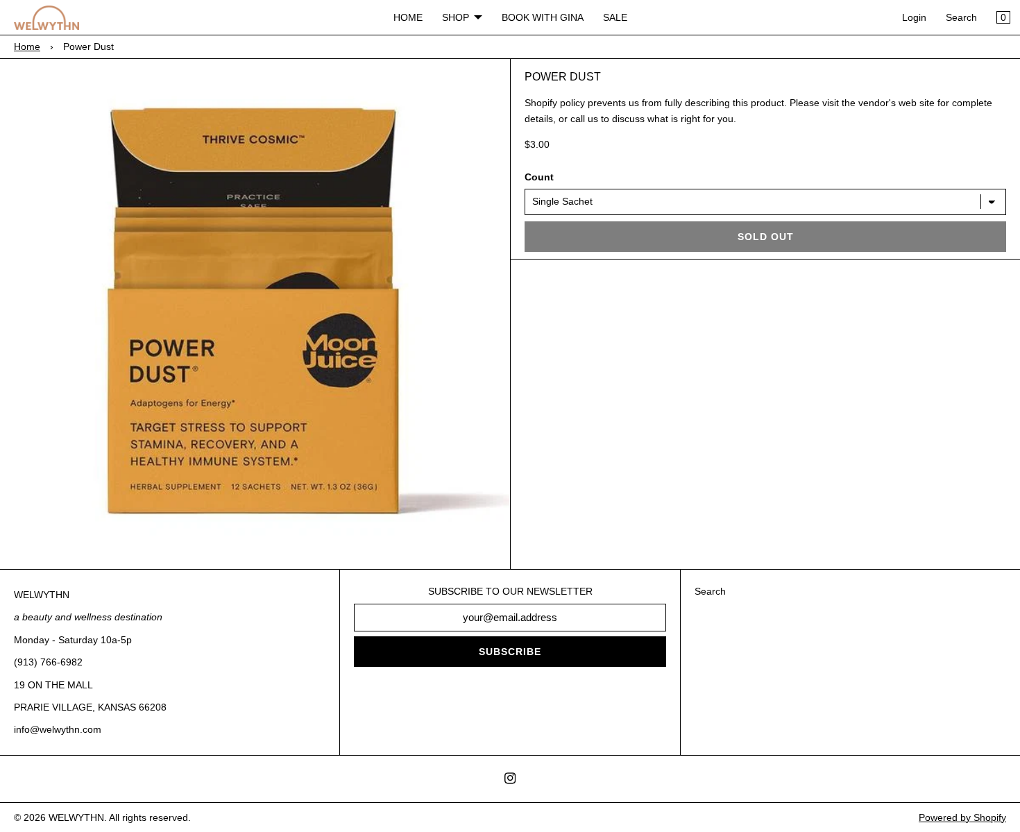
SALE (615, 17)
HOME (408, 17)
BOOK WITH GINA (543, 17)
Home (27, 46)
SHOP (455, 17)
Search (961, 17)
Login (914, 17)
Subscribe (510, 651)
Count (539, 176)
